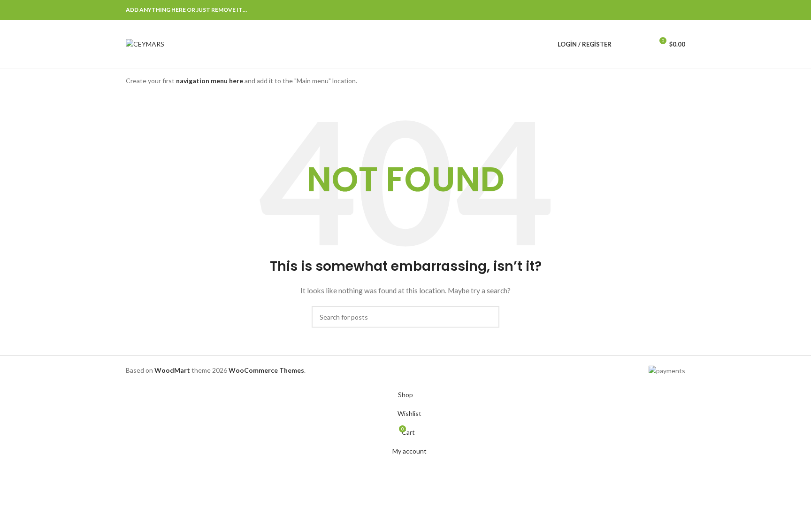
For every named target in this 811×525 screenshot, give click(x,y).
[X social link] (645, 10)
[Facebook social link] (634, 10)
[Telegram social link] (679, 10)
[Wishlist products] (641, 44)
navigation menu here (209, 81)
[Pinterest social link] (657, 10)
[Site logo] (145, 43)
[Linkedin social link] (668, 10)
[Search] (624, 44)
